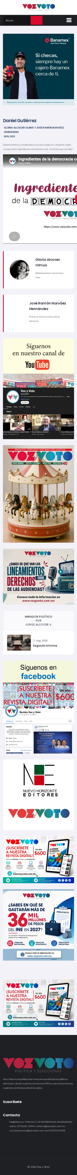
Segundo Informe (45, 646)
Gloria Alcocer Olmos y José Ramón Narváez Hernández (34, 129)
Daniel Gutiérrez (19, 121)
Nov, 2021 (9, 136)
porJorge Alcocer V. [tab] (38, 621)
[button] (68, 19)
